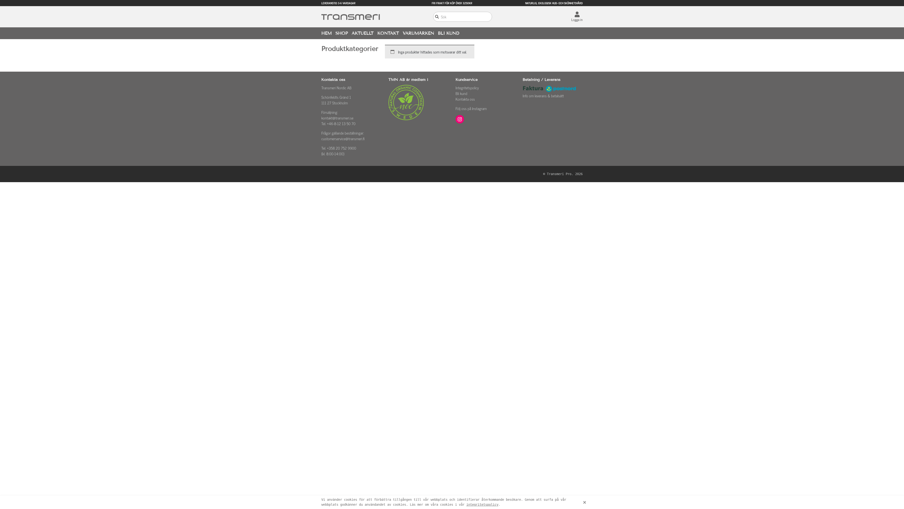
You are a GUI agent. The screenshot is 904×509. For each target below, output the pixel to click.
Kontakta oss (465, 99)
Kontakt (388, 33)
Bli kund (461, 93)
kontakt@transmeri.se (337, 118)
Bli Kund (448, 33)
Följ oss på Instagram (471, 108)
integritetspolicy (482, 504)
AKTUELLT (363, 33)
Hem (326, 33)
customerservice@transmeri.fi (343, 138)
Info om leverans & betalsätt (543, 96)
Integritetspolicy (467, 88)
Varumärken (418, 33)
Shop (341, 33)
